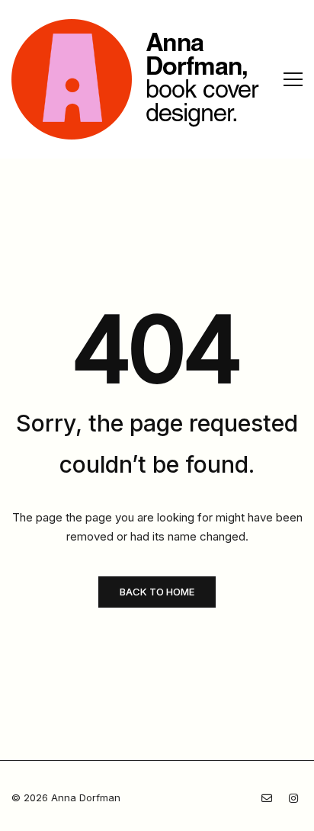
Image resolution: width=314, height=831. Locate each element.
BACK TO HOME (157, 592)
